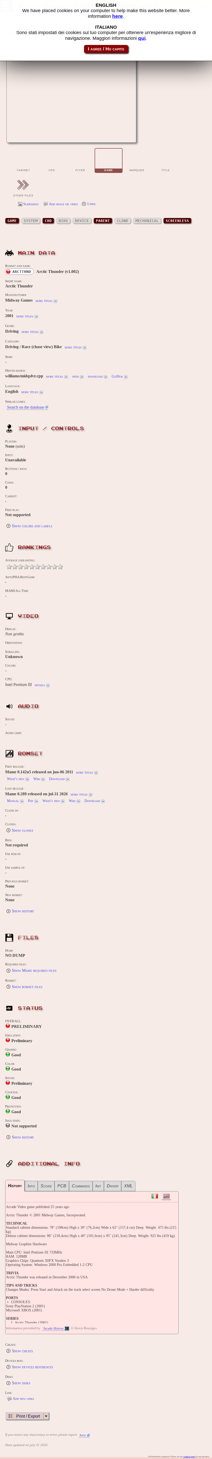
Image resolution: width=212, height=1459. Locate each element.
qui (142, 38)
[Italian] (154, 1196)
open (75, 376)
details (40, 685)
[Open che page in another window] (114, 135)
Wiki (36, 779)
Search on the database (25, 407)
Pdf (30, 801)
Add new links (23, 1399)
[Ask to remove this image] (127, 135)
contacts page (189, 1456)
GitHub (117, 376)
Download (57, 779)
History (15, 1185)
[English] (166, 1196)
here (83, 1435)
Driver (112, 1186)
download (95, 376)
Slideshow (31, 204)
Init (98, 1186)
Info (31, 1186)
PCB (61, 1186)
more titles (43, 301)
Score (46, 1186)
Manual (13, 801)
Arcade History (53, 1328)
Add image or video (63, 204)
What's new (15, 779)
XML (128, 1186)
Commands (81, 1186)
